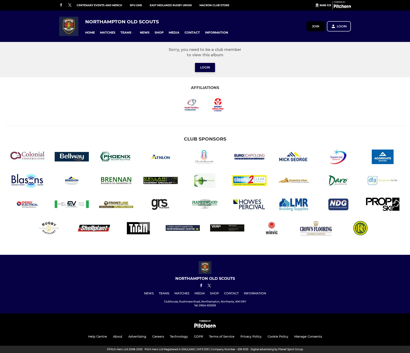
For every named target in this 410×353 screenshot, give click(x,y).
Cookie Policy (278, 336)
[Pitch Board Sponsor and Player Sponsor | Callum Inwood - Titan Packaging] (138, 229)
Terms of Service (221, 336)
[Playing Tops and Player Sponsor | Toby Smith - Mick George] (294, 158)
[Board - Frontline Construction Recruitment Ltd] (116, 205)
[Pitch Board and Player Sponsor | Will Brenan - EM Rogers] (360, 229)
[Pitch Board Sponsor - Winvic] (272, 229)
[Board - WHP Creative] (227, 229)
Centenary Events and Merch (99, 5)
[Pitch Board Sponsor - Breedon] (72, 181)
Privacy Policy (251, 336)
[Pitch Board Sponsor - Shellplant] (94, 229)
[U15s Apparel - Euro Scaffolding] (249, 158)
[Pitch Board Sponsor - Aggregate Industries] (383, 158)
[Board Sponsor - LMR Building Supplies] (294, 205)
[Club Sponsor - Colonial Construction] (27, 158)
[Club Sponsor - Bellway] (72, 158)
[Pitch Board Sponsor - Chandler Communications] (205, 181)
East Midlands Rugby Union (171, 5)
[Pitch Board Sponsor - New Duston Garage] (338, 205)
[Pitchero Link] (342, 7)
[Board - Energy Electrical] (27, 205)
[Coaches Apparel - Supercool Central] (338, 158)
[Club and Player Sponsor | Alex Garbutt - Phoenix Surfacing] (116, 158)
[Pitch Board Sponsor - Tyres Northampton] (183, 229)
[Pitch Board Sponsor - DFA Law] (383, 181)
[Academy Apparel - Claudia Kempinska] (205, 158)
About (117, 336)
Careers (158, 336)
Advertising (137, 336)
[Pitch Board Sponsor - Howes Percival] (249, 205)
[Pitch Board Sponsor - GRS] (161, 205)
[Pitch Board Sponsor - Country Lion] (294, 181)
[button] (90, 32)
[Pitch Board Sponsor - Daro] (338, 181)
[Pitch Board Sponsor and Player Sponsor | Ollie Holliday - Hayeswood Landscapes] (205, 205)
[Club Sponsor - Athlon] (161, 158)
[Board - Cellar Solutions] (161, 181)
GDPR (198, 336)
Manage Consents (308, 336)
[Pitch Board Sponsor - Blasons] (27, 181)
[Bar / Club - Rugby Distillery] (49, 229)
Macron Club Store (214, 5)
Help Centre (97, 336)
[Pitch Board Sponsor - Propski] (383, 205)
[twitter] (70, 5)
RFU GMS (136, 5)
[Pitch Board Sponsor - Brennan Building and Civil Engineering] (116, 181)
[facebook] (61, 5)
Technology (179, 336)
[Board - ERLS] (72, 205)
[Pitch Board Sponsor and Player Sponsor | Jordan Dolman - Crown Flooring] (316, 229)
